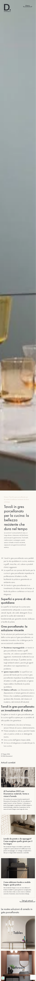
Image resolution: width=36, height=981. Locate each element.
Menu (27, 5)
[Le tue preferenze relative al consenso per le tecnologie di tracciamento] (3, 978)
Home (6, 497)
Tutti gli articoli (27, 900)
